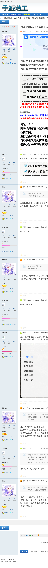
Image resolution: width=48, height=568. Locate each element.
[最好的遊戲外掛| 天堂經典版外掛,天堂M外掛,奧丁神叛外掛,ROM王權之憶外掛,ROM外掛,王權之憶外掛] (14, 11)
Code (35, 535)
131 (14, 163)
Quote (33, 535)
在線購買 (27, 14)
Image (27, 535)
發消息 (14, 63)
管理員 (4, 55)
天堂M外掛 (17, 18)
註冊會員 (5, 168)
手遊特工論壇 (16, 14)
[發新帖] (4, 22)
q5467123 (5, 154)
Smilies (38, 535)
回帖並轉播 (34, 551)
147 (9, 341)
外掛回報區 (26, 18)
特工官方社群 (38, 14)
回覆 (24, 150)
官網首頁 (5, 14)
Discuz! (10, 559)
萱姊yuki (4, 31)
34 (4, 341)
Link (30, 535)
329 (4, 49)
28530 (11, 59)
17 (9, 163)
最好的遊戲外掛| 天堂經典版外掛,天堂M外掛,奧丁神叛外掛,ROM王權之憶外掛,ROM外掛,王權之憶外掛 (1, 18)
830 (14, 341)
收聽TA (6, 63)
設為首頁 (3, 1)
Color (24, 535)
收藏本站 (9, 1)
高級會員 (5, 347)
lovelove (4, 332)
